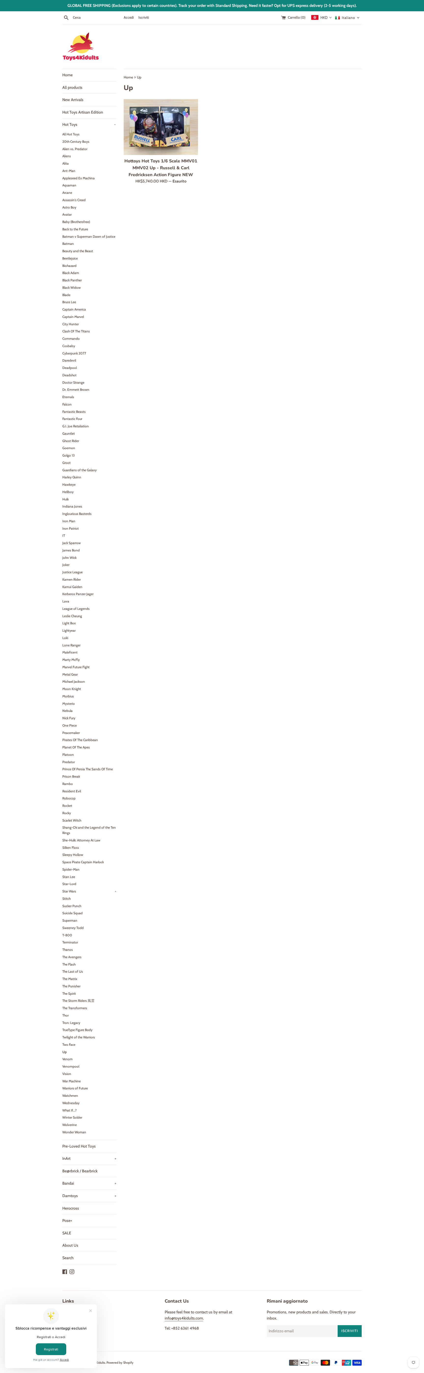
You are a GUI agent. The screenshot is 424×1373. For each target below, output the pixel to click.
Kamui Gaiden (72, 587)
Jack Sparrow (71, 543)
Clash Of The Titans (76, 331)
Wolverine (69, 1125)
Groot (66, 463)
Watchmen (70, 1096)
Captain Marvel (73, 317)
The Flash (69, 964)
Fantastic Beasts (74, 412)
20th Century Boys (75, 142)
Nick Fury (68, 718)
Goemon (68, 448)
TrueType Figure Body (77, 1030)
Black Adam (70, 273)
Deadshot (69, 375)
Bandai (89, 1183)
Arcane (67, 193)
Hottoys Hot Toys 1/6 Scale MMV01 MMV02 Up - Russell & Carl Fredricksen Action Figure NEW (160, 168)
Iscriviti (143, 17)
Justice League (72, 572)
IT (63, 535)
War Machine (71, 1081)
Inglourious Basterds (77, 514)
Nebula (67, 711)
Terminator (70, 942)
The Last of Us (72, 971)
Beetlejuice (70, 258)
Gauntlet (68, 433)
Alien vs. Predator (74, 149)
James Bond (71, 550)
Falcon (67, 404)
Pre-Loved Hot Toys (79, 1146)
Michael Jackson (73, 681)
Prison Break (71, 776)
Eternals (68, 397)
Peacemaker (71, 733)
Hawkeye (69, 484)
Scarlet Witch (71, 820)
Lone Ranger (71, 645)
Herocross (70, 1208)
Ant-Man (68, 171)
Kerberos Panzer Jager (77, 594)
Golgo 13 (68, 455)
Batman (68, 244)
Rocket (67, 806)
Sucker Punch (71, 906)
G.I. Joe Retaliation (75, 426)
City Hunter (70, 324)
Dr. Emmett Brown (75, 390)
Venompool (70, 1066)
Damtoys (89, 1195)
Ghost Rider (70, 441)
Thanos (67, 950)
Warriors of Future (75, 1088)
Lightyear (69, 630)
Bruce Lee (69, 302)
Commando (71, 338)
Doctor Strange (73, 382)
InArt (89, 1158)
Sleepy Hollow (72, 855)
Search (68, 1257)
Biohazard (69, 266)
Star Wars (89, 891)
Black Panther (72, 280)
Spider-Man (71, 869)
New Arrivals (72, 99)
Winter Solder (72, 1117)
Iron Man (68, 521)
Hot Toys (89, 124)
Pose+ (67, 1220)
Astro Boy (69, 207)
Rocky (66, 813)
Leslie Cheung (72, 616)
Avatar (67, 214)
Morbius (68, 696)
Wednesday (71, 1103)
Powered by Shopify (119, 1362)
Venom (67, 1059)
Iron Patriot (70, 528)
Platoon (68, 755)
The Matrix (69, 979)
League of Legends (76, 609)
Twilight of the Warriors (78, 1037)
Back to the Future (75, 229)
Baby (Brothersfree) (76, 222)
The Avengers (71, 957)
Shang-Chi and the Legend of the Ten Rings (89, 830)
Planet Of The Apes (76, 747)
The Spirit (69, 993)
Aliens (66, 156)
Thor (65, 1015)
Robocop (69, 798)
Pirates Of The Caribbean (80, 740)
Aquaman (69, 185)
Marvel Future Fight (76, 667)
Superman (69, 920)
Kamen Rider (71, 579)
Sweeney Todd (73, 928)
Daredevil (69, 360)
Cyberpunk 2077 (74, 353)
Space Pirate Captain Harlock (83, 862)
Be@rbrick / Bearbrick (79, 1171)
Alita (65, 163)
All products (72, 87)
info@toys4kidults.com (184, 1318)
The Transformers (74, 1008)
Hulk (65, 499)
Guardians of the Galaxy (79, 470)
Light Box (69, 623)
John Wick (69, 558)
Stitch (66, 899)
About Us (70, 1245)
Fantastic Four (72, 419)
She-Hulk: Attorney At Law (81, 840)
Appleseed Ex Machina (78, 178)
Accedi (129, 17)
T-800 (67, 935)
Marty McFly (71, 660)
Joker (65, 565)
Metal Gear (70, 674)
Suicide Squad (72, 913)
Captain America (74, 309)
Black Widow (71, 287)
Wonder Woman (74, 1132)
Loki (65, 638)
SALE (66, 1233)
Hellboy (68, 492)
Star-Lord (69, 884)
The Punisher (71, 986)
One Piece (69, 725)
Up (64, 1052)
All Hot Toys (71, 134)
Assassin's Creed (74, 200)
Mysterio (68, 704)
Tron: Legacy (71, 1023)
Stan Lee (68, 877)
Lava (65, 601)
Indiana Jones (72, 506)
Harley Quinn (71, 477)
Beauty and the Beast (77, 251)
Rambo (67, 784)
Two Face (68, 1044)
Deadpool (69, 368)
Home (67, 75)
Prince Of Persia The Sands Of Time (87, 769)
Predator (68, 762)
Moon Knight (71, 689)
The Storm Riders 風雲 (78, 1001)
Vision (66, 1074)
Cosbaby (68, 346)
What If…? (69, 1110)
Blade (66, 295)
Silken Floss (70, 848)
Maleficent (70, 652)
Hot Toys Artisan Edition (82, 112)
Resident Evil (71, 791)
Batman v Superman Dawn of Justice (88, 236)
